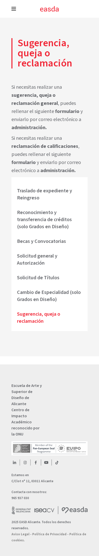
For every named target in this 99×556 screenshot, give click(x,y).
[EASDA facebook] (36, 462)
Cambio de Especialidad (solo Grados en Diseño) (49, 296)
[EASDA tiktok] (57, 462)
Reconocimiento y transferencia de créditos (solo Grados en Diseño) (44, 219)
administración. (29, 127)
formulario (67, 111)
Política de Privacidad (49, 534)
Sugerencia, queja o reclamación (38, 318)
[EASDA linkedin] (14, 462)
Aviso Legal (20, 534)
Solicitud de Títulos (38, 277)
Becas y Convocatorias (41, 241)
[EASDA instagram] (25, 462)
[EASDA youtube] (46, 462)
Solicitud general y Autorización (37, 259)
